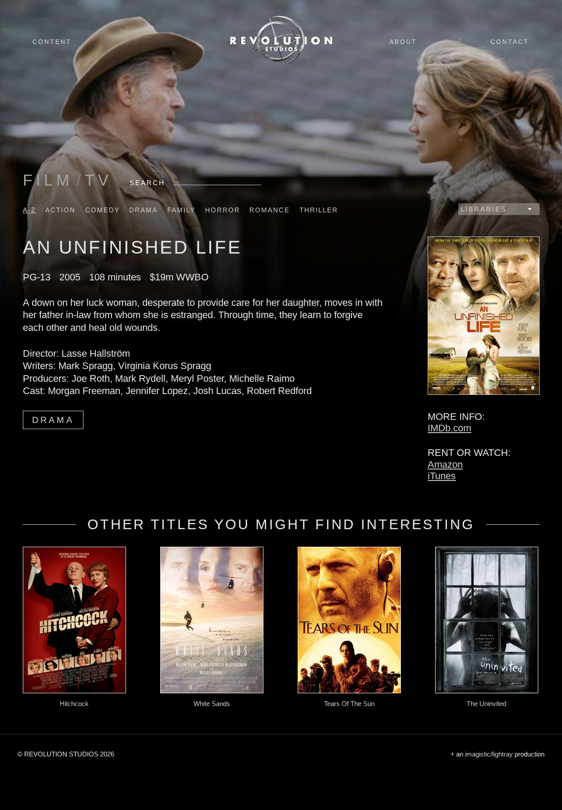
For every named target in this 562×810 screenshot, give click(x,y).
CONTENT (52, 41)
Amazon (445, 464)
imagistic (477, 754)
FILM (48, 180)
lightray (502, 754)
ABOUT (403, 41)
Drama (143, 210)
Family (181, 210)
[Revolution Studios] (281, 64)
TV (98, 180)
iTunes (442, 475)
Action (60, 210)
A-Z (29, 210)
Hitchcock (74, 703)
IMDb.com (449, 428)
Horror (222, 210)
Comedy (102, 210)
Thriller (318, 210)
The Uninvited (486, 703)
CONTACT (509, 41)
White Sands (212, 703)
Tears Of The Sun (349, 703)
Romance (269, 210)
